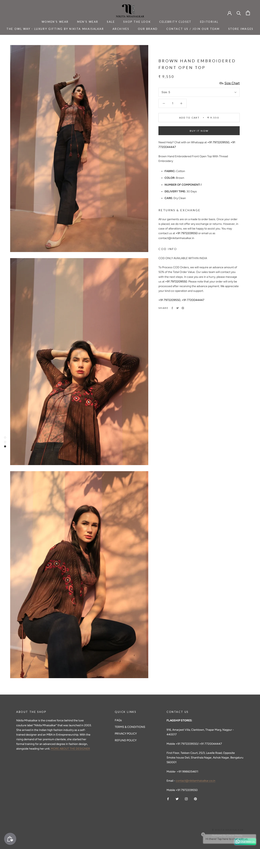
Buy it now (199, 130)
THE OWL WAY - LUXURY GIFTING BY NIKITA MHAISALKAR (55, 28)
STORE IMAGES (241, 28)
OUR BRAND (148, 28)
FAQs (118, 720)
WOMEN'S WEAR (55, 21)
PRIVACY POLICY (126, 733)
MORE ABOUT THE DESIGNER (70, 748)
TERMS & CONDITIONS (130, 727)
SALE (111, 21)
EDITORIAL (209, 21)
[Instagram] (186, 798)
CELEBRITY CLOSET (175, 21)
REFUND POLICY (125, 740)
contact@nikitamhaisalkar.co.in (195, 780)
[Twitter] (177, 308)
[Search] (239, 13)
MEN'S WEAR (87, 21)
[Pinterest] (183, 308)
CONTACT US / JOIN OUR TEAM (193, 28)
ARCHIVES (121, 28)
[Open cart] (248, 13)
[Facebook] (172, 308)
